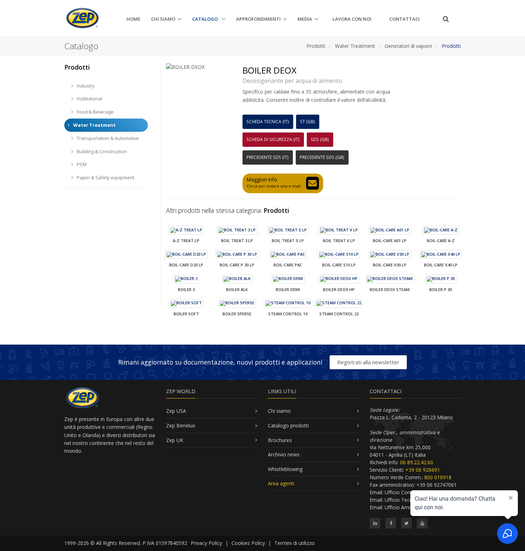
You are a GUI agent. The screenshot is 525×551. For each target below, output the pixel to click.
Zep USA (176, 410)
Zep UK (174, 440)
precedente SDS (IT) (267, 157)
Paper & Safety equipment (105, 177)
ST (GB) (307, 122)
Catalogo (205, 19)
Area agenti (281, 483)
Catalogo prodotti (288, 425)
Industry (85, 85)
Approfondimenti (258, 19)
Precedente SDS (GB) (322, 157)
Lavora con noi (351, 19)
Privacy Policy (206, 543)
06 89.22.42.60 (416, 462)
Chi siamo (163, 19)
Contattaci (404, 19)
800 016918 (437, 477)
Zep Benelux (180, 425)
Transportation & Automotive (107, 138)
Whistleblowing (285, 469)
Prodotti (315, 45)
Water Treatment (355, 45)
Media (305, 19)
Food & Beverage (95, 112)
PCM (81, 164)
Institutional (89, 98)
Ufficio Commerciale (408, 492)
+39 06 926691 (422, 469)
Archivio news (284, 454)
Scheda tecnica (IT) (267, 122)
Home (133, 19)
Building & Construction (101, 151)
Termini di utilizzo (294, 543)
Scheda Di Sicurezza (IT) (273, 139)
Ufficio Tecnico (402, 499)
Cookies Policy (248, 543)
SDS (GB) (320, 139)
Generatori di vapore (408, 45)
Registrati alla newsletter (368, 362)
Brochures (280, 440)
